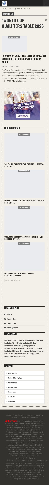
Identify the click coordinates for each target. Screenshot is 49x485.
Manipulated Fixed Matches (24, 445)
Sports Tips (11, 323)
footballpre (22, 460)
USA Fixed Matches (26, 449)
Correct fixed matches (27, 441)
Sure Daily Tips (12, 373)
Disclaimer (15, 418)
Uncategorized (12, 327)
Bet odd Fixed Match (20, 454)
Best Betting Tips (24, 421)
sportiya (26, 351)
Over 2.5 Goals (12, 383)
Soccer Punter (37, 421)
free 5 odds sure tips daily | (24, 353)
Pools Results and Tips (23, 423)
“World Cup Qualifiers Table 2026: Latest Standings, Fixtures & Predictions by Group (24, 59)
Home (8, 415)
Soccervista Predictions (26, 340)
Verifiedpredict (18, 438)
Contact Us (11, 401)
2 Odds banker (36, 432)
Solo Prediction (23, 443)
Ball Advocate (24, 432)
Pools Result (10, 423)
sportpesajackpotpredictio (15, 348)
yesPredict (14, 460)
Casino (9, 314)
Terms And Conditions (29, 418)
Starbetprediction (23, 343)
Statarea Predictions (23, 456)
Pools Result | (9, 353)
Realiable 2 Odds (10, 340)
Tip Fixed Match (19, 451)
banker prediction (30, 434)
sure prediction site (21, 428)
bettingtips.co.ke (29, 345)
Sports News (14, 37)
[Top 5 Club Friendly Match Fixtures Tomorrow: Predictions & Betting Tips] (24, 147)
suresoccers (32, 460)
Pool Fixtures (31, 348)
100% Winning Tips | (24, 430)
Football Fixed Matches (26, 447)
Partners (12, 397)
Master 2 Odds (12, 425)
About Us (28, 415)
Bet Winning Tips (30, 438)
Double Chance (12, 387)
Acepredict (41, 460)
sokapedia (18, 345)
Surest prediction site (26, 425)
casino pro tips (38, 423)
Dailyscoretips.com (37, 351)
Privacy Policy (18, 415)
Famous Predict (20, 356)
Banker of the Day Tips (15, 378)
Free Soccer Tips (25, 436)
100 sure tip (17, 351)
